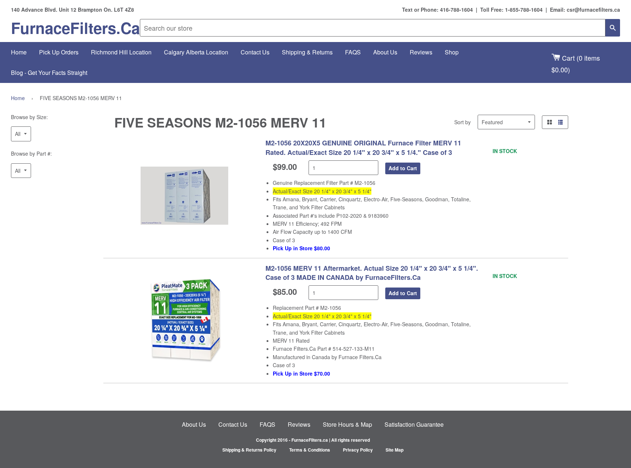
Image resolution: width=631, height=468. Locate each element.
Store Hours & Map (347, 424)
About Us (385, 52)
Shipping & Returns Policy (249, 449)
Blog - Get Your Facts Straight (49, 72)
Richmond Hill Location (121, 52)
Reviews (421, 52)
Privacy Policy (358, 449)
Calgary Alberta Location (196, 52)
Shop (452, 52)
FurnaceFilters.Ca (75, 27)
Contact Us (255, 52)
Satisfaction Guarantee (414, 424)
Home (19, 52)
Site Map (395, 449)
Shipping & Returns (307, 52)
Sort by (462, 122)
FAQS (353, 52)
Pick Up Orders (59, 52)
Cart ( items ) (575, 63)
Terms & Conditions (309, 449)
